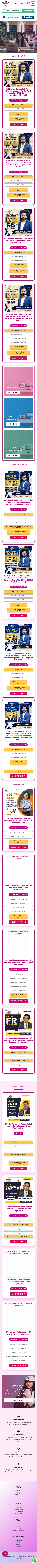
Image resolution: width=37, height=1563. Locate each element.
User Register (19, 1526)
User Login (18, 1528)
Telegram (18, 1546)
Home (18, 1490)
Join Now (29, 10)
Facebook (19, 1542)
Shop (18, 1493)
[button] (18, 1400)
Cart (18, 1497)
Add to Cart (18, 124)
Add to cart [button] (18, 1294)
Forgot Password (18, 1530)
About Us (18, 1507)
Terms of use (19, 1513)
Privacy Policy (18, 1509)
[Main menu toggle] (33, 3)
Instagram (18, 1540)
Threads (18, 1544)
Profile (19, 1524)
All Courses (18, 1495)
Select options (18, 847)
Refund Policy (18, 1511)
